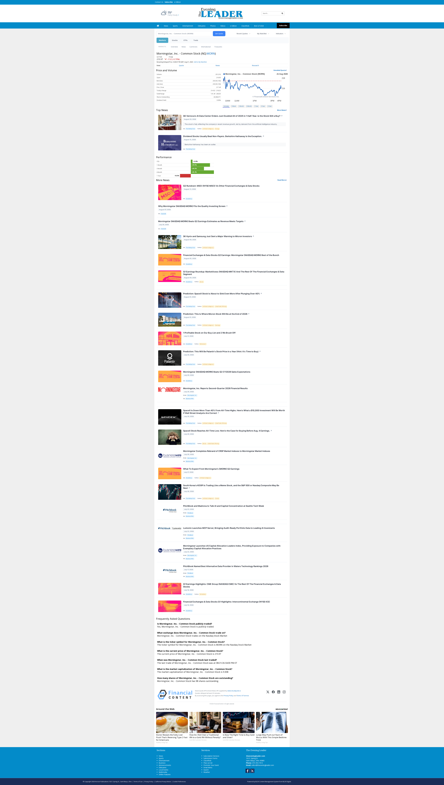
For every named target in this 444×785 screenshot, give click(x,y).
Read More (282, 180)
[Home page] (220, 13)
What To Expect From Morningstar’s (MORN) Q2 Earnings (211, 469)
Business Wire (190, 398)
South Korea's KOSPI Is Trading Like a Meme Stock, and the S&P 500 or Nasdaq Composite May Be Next (231, 486)
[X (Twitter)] (267, 695)
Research (255, 65)
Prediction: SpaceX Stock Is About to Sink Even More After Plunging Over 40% (222, 293)
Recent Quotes (242, 33)
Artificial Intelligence (208, 128)
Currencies (193, 47)
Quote (181, 65)
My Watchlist (262, 33)
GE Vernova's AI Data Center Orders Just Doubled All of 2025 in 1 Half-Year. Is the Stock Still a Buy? (233, 116)
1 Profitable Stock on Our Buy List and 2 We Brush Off (209, 333)
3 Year (263, 106)
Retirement (203, 344)
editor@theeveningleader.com (262, 765)
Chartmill (163, 213)
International (206, 47)
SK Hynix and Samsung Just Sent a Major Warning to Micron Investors (218, 236)
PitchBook (190, 513)
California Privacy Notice (163, 781)
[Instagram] (284, 695)
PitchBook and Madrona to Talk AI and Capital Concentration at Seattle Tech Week (223, 506)
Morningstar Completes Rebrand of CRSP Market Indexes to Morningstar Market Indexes (226, 451)
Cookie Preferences (179, 781)
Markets (162, 40)
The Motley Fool (190, 128)
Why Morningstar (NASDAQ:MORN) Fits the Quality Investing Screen (193, 206)
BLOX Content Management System (267, 781)
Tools (195, 40)
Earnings (217, 325)
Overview (174, 47)
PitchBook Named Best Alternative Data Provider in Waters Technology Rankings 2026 (225, 566)
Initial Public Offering (220, 306)
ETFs (185, 40)
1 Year (256, 106)
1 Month (241, 106)
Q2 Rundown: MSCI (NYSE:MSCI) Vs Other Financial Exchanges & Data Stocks (221, 186)
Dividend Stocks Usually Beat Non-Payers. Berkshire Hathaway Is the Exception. (223, 136)
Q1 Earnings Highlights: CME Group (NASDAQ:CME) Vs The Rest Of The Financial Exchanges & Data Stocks (232, 585)
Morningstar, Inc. (192, 395)
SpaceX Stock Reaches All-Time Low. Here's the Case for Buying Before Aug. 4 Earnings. (227, 431)
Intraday (226, 106)
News (184, 47)
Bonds (201, 281)
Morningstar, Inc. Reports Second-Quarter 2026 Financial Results (215, 388)
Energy (217, 128)
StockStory (189, 198)
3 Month (249, 106)
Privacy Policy (228, 696)
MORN (211, 53)
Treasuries (218, 47)
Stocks (175, 40)
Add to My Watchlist (200, 62)
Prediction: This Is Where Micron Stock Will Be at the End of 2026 (216, 314)
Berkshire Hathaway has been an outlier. (200, 144)
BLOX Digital (287, 781)
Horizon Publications (102, 781)
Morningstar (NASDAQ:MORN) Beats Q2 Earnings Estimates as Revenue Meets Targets (202, 221)
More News (281, 110)
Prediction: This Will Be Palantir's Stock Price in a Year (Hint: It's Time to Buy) (222, 351)
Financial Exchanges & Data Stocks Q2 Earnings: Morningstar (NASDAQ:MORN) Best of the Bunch (231, 255)
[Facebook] (273, 695)
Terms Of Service (243, 696)
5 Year (270, 106)
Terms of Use (138, 781)
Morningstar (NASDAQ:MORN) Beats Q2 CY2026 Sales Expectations (216, 372)
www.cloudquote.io (234, 691)
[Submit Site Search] (282, 13)
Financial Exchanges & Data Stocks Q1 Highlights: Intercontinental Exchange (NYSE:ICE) (226, 602)
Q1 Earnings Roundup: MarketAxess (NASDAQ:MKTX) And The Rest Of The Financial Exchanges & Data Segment (233, 273)
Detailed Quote (280, 70)
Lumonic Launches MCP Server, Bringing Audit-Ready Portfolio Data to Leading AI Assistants (229, 528)
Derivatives (203, 594)
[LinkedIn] (278, 695)
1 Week (233, 106)
